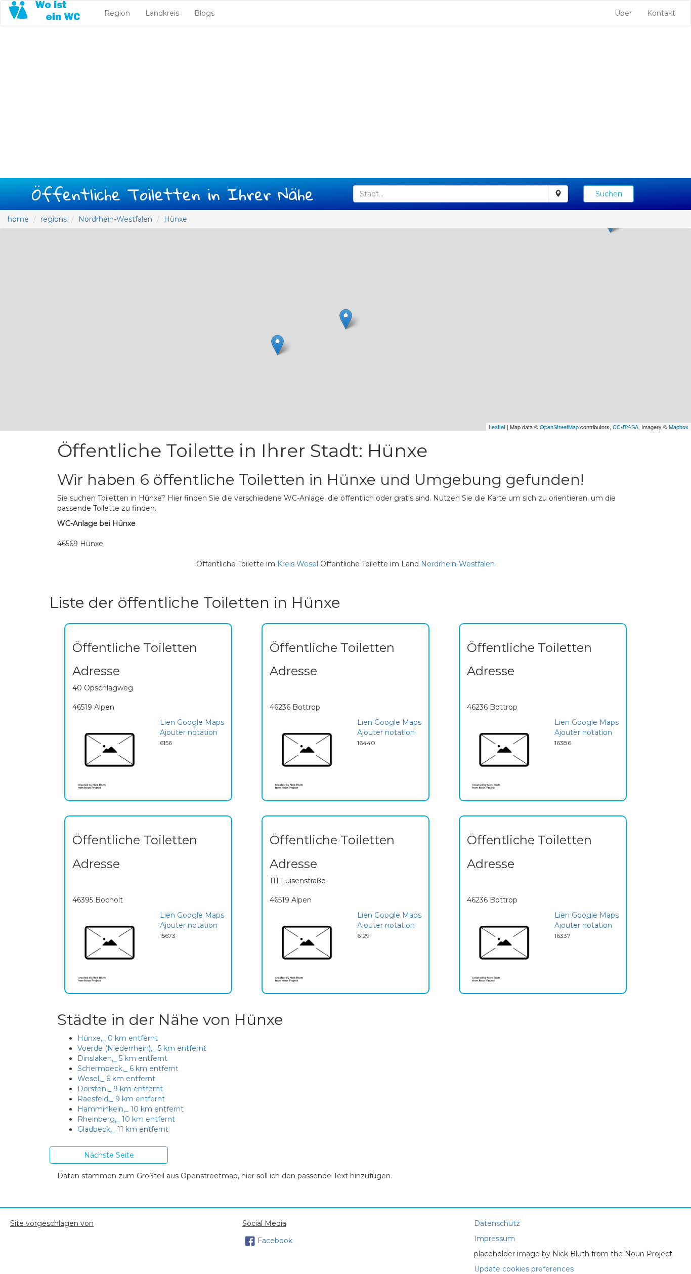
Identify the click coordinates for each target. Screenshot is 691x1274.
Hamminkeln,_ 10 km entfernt (130, 1109)
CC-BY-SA (625, 427)
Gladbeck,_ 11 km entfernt (122, 1129)
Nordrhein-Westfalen (115, 219)
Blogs (204, 13)
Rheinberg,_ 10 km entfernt (126, 1119)
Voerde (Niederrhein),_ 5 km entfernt (141, 1048)
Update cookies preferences (524, 1268)
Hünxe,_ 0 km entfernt (117, 1038)
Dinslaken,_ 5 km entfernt (122, 1058)
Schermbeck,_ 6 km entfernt (128, 1068)
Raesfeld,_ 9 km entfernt (121, 1098)
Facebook (274, 1240)
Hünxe (175, 219)
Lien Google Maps (192, 722)
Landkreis (162, 13)
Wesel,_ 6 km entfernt (116, 1078)
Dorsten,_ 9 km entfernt (120, 1088)
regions (53, 219)
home (18, 219)
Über (623, 13)
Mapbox (678, 427)
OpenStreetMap (559, 427)
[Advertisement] (345, 102)
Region (121, 13)
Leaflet (497, 427)
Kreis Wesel (297, 563)
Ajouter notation (189, 732)
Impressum (494, 1238)
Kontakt (661, 13)
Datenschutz (497, 1223)
